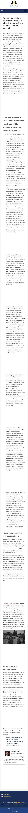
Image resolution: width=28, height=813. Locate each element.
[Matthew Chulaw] (7, 754)
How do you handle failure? (12, 745)
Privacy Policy (14, 811)
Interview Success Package (12, 620)
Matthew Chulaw (16, 751)
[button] (3, 11)
